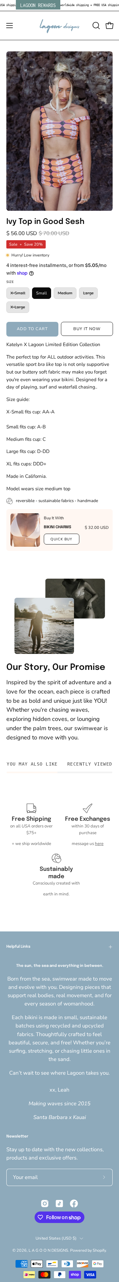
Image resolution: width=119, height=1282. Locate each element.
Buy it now (86, 329)
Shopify (99, 1250)
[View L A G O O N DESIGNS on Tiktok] (59, 1203)
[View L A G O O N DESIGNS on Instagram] (45, 1203)
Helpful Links (18, 947)
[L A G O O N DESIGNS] (59, 25)
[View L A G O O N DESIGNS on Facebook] (74, 1203)
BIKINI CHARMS (57, 527)
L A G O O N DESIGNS (48, 1250)
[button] (95, 25)
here (99, 844)
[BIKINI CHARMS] (25, 530)
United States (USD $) (56, 1238)
